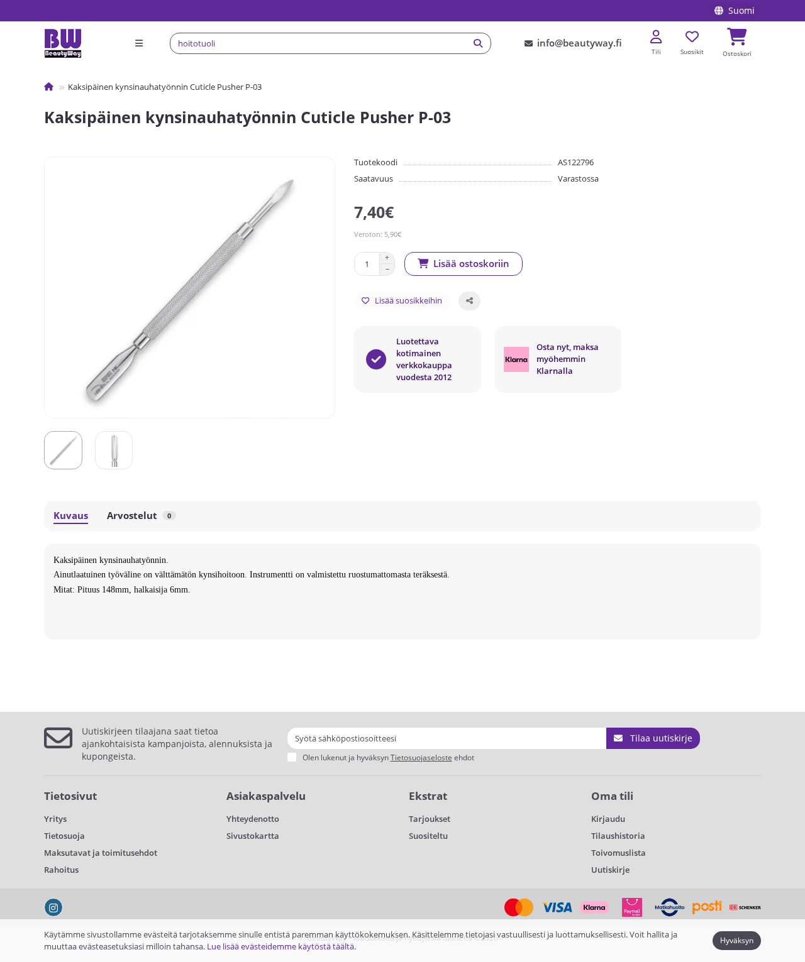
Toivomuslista (618, 852)
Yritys (55, 818)
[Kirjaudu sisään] (656, 37)
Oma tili (612, 796)
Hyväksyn (736, 940)
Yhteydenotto (252, 818)
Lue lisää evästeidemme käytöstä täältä (280, 946)
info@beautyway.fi (579, 43)
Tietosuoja (64, 835)
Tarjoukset (429, 818)
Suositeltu (428, 835)
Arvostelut (139, 515)
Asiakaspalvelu (266, 796)
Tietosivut (70, 796)
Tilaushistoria (618, 835)
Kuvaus (70, 515)
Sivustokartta (252, 835)
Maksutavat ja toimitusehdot (100, 852)
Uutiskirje (610, 869)
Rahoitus (61, 869)
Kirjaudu (608, 818)
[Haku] (478, 43)
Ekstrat (428, 796)
